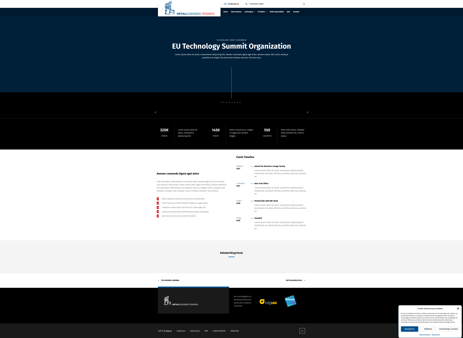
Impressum (181, 331)
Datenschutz (436, 334)
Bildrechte (235, 331)
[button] (458, 308)
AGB (206, 331)
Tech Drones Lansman (170, 280)
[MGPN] (189, 8)
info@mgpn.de (233, 4)
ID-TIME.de (168, 331)
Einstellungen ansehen (448, 329)
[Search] (303, 4)
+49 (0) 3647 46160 (256, 4)
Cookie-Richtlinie (424, 334)
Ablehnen (428, 329)
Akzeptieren (410, 329)
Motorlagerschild (294, 280)
